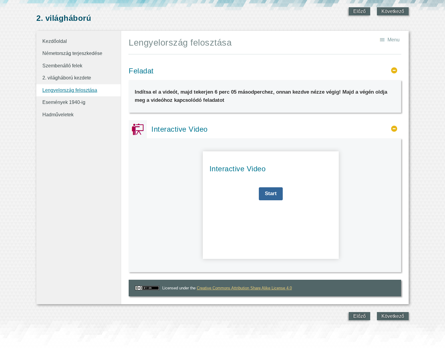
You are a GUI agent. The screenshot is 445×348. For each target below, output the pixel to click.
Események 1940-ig (63, 102)
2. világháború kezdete (66, 77)
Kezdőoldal (54, 41)
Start (271, 193)
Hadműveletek (58, 114)
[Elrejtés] (394, 70)
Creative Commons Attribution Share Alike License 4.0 (244, 288)
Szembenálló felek (62, 65)
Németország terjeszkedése (72, 53)
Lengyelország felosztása (69, 90)
